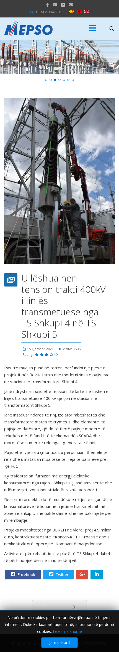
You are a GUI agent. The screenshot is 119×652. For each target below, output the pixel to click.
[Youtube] (55, 4)
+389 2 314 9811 (49, 11)
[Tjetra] (72, 607)
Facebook (25, 574)
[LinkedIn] (63, 4)
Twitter (61, 574)
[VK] (71, 4)
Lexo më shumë (67, 631)
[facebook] (47, 4)
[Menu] (92, 28)
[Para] (45, 607)
